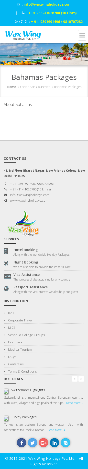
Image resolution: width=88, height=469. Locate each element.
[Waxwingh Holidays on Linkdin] (54, 442)
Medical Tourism (19, 349)
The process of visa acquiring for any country (41, 279)
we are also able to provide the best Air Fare (42, 267)
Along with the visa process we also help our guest (45, 292)
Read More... (55, 430)
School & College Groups (26, 335)
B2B (10, 313)
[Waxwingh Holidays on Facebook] (21, 442)
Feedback (14, 342)
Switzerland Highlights (28, 390)
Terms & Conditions (22, 371)
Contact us (15, 364)
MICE (11, 327)
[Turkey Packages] (6, 418)
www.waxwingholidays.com (29, 200)
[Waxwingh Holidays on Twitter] (32, 442)
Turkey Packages (24, 417)
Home (11, 86)
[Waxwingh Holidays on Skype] (65, 442)
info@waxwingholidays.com (29, 195)
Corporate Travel (20, 320)
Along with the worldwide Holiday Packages (41, 255)
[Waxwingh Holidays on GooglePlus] (43, 442)
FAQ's (11, 357)
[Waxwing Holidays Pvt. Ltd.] (23, 33)
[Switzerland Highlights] (6, 391)
